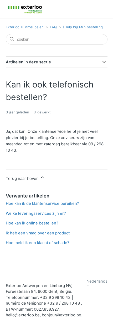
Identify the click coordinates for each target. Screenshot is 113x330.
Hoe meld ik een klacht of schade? (37, 242)
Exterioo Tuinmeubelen (25, 27)
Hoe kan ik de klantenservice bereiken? (42, 203)
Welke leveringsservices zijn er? (36, 213)
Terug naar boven (23, 178)
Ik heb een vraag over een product (38, 232)
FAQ (53, 27)
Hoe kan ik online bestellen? (32, 223)
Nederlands (96, 281)
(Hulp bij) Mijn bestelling (83, 27)
